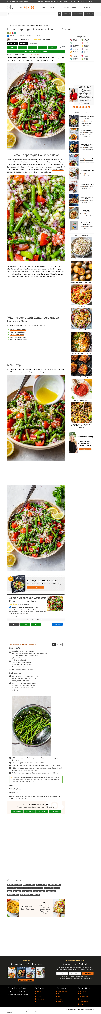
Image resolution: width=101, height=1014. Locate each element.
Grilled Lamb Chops (17, 335)
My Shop (73, 1)
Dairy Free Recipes (28, 884)
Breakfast (40, 991)
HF (10, 33)
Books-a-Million (86, 125)
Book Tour (66, 1)
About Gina (40, 1)
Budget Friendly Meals (14, 884)
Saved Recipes (89, 14)
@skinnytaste (36, 807)
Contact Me (28, 1009)
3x (61, 644)
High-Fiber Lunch (42, 884)
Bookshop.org (84, 123)
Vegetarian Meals (13, 894)
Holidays (60, 1001)
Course (66, 7)
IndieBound (82, 149)
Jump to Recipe (13, 43)
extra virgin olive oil (23, 662)
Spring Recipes (27, 891)
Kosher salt (16, 667)
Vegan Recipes (50, 891)
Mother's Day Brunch (36, 888)
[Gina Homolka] (8, 39)
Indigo (92, 162)
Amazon (82, 121)
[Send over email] (52, 47)
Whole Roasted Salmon (18, 332)
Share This (17, 811)
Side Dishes (22, 25)
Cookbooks (76, 7)
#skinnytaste (50, 807)
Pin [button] (36, 624)
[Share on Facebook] (22, 47)
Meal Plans (88, 7)
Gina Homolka (14, 39)
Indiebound (90, 134)
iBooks (92, 215)
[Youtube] (89, 1)
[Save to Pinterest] (42, 47)
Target (90, 123)
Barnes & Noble (89, 121)
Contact (61, 1)
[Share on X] (32, 47)
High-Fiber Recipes (54, 884)
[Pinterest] (84, 1)
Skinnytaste (10, 25)
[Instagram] (86, 1)
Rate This (56, 811)
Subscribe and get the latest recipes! (18, 1)
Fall (59, 996)
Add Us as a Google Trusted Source (37, 51)
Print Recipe (24, 43)
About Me (9, 1009)
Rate (26, 624)
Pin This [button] (42, 811)
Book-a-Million (90, 149)
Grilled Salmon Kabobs (22, 172)
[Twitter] (78, 1)
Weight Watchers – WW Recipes (29, 894)
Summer (60, 994)
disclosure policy (35, 54)
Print (15, 624)
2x (57, 644)
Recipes (51, 7)
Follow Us (30, 811)
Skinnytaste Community (50, 1)
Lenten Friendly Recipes (15, 888)
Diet (58, 7)
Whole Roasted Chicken (18, 337)
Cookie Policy (21, 1009)
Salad (9, 891)
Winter (60, 999)
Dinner (39, 996)
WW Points (57, 624)
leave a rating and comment (33, 777)
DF (8, 33)
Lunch (26, 888)
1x (54, 644)
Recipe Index (66, 14)
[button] (57, 1)
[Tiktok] (92, 1)
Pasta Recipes (49, 888)
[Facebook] (81, 1)
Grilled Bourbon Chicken (41, 172)
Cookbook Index (77, 14)
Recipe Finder (84, 991)
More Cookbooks (25, 980)
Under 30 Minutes (39, 891)
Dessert (39, 1001)
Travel (81, 1004)
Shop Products (84, 996)
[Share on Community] (12, 47)
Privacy (14, 1009)
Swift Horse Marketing (86, 1009)
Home (44, 7)
